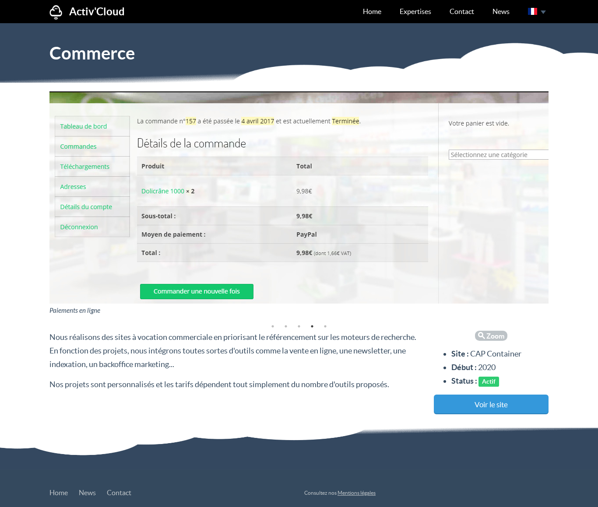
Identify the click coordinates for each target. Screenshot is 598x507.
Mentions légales (357, 493)
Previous (43, 204)
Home (372, 11)
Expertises (415, 11)
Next (555, 204)
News (501, 11)
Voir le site (491, 404)
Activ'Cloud (97, 11)
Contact (462, 11)
